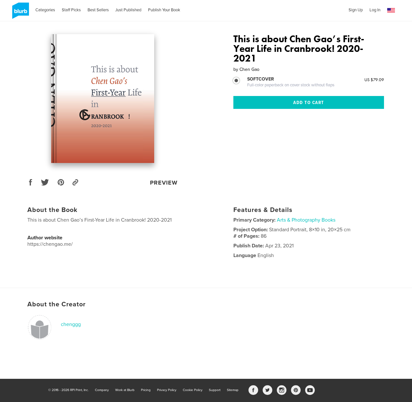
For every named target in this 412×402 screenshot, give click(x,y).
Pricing (146, 390)
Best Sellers (98, 10)
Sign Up (356, 10)
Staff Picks (71, 10)
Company (102, 390)
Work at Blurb (125, 390)
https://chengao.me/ (50, 244)
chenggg (71, 324)
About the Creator (56, 304)
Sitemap (233, 390)
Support (214, 390)
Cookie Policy (192, 390)
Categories (45, 10)
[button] (391, 10)
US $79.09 (374, 79)
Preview (164, 182)
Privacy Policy (166, 390)
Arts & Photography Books (306, 220)
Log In (375, 10)
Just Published (128, 10)
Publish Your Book (164, 10)
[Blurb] (19, 13)
